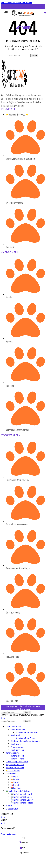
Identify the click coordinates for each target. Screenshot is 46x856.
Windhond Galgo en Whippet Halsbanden (25, 741)
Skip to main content (24, 2)
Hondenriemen (16, 744)
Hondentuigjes (16, 735)
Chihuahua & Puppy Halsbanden (27, 732)
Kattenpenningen (17, 758)
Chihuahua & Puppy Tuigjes (25, 738)
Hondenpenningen (17, 749)
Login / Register (11, 808)
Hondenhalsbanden (18, 729)
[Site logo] (23, 16)
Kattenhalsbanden (17, 755)
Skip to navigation (8, 2)
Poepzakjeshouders (17, 747)
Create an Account (8, 834)
